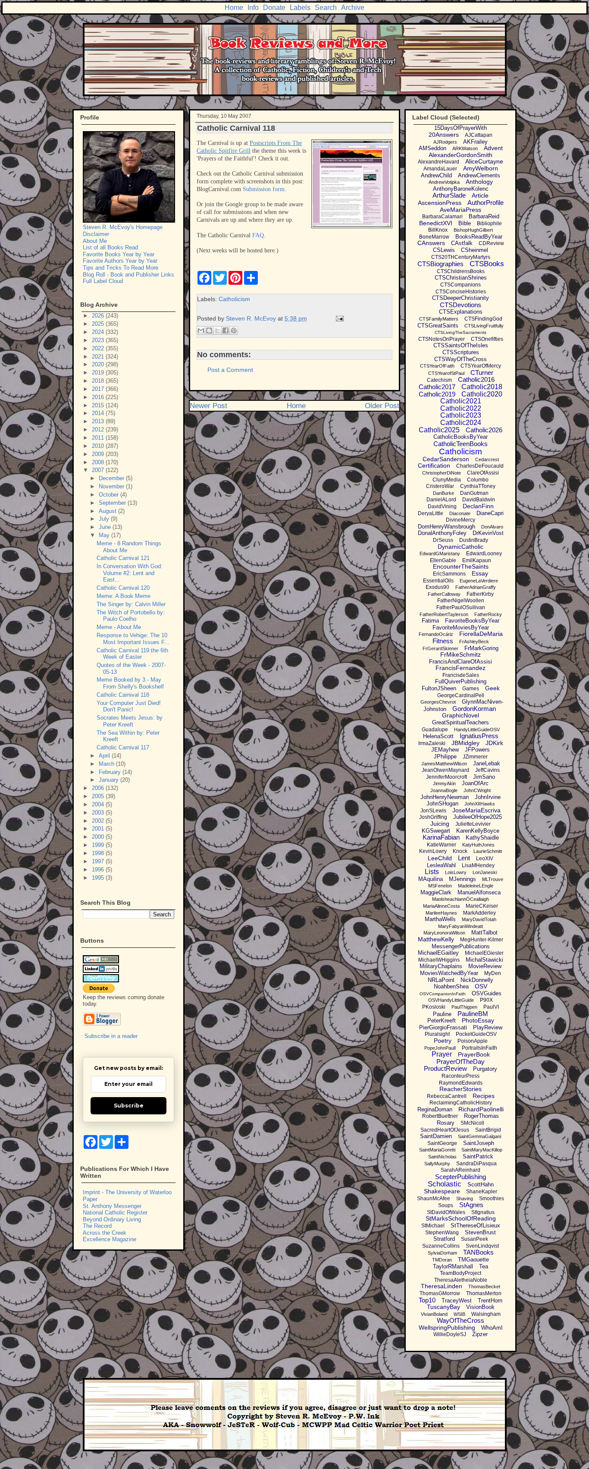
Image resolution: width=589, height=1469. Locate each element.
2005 (99, 796)
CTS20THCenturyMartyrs (460, 257)
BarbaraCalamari (442, 217)
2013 (99, 421)
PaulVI (491, 1007)
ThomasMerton (483, 1293)
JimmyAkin (444, 783)
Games (470, 689)
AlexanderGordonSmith (460, 154)
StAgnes (471, 1204)
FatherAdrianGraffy (475, 587)
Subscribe (129, 1105)
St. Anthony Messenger (112, 1206)
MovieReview (484, 966)
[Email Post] (338, 318)
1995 (99, 877)
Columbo (478, 480)
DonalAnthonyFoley (442, 533)
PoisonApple (472, 1041)
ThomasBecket (484, 1286)
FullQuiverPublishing (460, 681)
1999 (99, 845)
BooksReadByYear (478, 236)
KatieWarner (441, 845)
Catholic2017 (437, 386)
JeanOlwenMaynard (445, 770)
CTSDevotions (460, 304)
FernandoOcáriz (436, 634)
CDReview (491, 243)
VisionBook (480, 1307)
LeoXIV (484, 859)
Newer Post (208, 406)
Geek (492, 688)
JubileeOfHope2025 (477, 817)
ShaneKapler (481, 1192)
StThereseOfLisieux (475, 1225)
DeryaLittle (430, 513)
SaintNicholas (442, 1156)
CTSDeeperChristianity (460, 298)
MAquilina (430, 879)
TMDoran (442, 1259)
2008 (99, 462)
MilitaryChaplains (441, 966)
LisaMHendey (478, 865)
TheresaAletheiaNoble (460, 1280)
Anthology (479, 181)
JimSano (484, 777)
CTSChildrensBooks (461, 271)
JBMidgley (465, 742)
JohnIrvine (488, 797)
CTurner (481, 372)
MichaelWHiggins (439, 960)
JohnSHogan (442, 803)
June (106, 527)
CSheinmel (474, 250)
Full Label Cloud (103, 281)
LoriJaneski (485, 872)
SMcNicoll (472, 1123)
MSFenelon (440, 885)
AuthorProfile (485, 202)
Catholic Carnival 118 (123, 695)
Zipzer (480, 1334)
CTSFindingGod (483, 319)
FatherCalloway (444, 594)
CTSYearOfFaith (437, 365)
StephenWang (442, 1233)
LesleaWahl (441, 865)
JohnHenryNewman (444, 797)
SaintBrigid (488, 1130)
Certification (434, 465)
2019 (99, 372)
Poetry (442, 1040)
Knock (460, 851)
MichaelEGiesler (484, 953)
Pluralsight (437, 1034)
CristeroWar (440, 486)
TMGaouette (473, 1259)
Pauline (442, 1014)
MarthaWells (440, 919)
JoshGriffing (433, 817)
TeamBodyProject (460, 1273)
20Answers (444, 134)
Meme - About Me (119, 627)
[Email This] (201, 330)
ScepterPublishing (460, 1176)
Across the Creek (104, 1233)
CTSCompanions (460, 285)
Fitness (442, 641)
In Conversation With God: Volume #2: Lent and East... (130, 573)
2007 (99, 470)
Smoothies (491, 1198)
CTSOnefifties (487, 339)
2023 (99, 340)
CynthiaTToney (477, 486)
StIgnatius (483, 1212)
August (108, 511)
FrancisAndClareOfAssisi (460, 661)
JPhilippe (445, 756)
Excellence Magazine (109, 1239)
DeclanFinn (478, 506)
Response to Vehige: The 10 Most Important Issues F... (133, 638)
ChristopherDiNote (441, 472)
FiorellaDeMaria (481, 633)
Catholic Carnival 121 (123, 558)
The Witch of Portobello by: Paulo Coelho (131, 616)
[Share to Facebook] (225, 330)
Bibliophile (489, 223)
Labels (300, 7)
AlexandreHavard (438, 162)
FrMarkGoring (481, 648)
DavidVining (442, 506)
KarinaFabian (441, 837)
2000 (99, 837)
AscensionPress (439, 202)
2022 (99, 348)
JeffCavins (487, 770)
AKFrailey (475, 141)
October (109, 494)
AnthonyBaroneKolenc (461, 189)
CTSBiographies (440, 263)
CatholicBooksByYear (460, 437)
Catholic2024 (460, 422)
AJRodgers (445, 142)
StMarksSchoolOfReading (461, 1218)
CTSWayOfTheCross (460, 359)
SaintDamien (436, 1136)
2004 (99, 804)
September (113, 503)
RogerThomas (481, 1116)
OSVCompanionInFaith (443, 993)
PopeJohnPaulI (440, 1048)
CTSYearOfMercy (481, 366)
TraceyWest (457, 1300)
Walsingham (486, 1314)
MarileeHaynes (441, 912)
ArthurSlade (449, 195)
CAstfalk (462, 243)
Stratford (444, 1239)
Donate (274, 7)
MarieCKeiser (482, 906)
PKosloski (433, 1007)
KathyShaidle (482, 837)
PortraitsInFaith (479, 1048)
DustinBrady (473, 540)
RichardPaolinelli (481, 1109)
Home (234, 7)
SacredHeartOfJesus (444, 1130)
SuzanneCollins (441, 1246)
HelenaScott (438, 736)
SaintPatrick (478, 1156)
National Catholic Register (115, 1212)
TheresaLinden (441, 1286)
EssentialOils (438, 581)
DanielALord (441, 500)
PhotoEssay (478, 1020)
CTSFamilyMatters (438, 318)
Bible (464, 223)
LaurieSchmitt (487, 851)
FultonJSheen (439, 688)
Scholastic (444, 1184)
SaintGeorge (442, 1143)
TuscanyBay (443, 1306)
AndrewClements (479, 175)
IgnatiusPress (479, 735)
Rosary (445, 1123)
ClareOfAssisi (483, 473)
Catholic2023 (460, 415)
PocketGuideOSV (476, 1034)
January (109, 780)
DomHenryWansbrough (446, 526)
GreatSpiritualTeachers (460, 722)
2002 (99, 821)
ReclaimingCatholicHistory (460, 1103)
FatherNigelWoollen (460, 601)
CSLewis (444, 250)
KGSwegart (436, 830)
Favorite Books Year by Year (118, 254)
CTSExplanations (460, 311)
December (112, 478)
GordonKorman (474, 708)
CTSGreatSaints (437, 325)
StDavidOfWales (446, 1212)
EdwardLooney (484, 553)
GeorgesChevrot (438, 702)
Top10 (427, 1300)
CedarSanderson (446, 459)
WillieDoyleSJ (449, 1334)
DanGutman (474, 493)
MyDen (492, 973)
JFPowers (477, 749)
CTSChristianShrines (461, 277)
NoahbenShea (451, 986)
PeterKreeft (441, 1020)
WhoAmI (492, 1327)
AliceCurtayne (484, 161)
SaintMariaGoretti (437, 1149)
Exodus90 (437, 587)
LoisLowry (456, 872)
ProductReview (445, 1068)
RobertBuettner (440, 1116)
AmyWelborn (480, 168)
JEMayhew (445, 749)
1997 (99, 861)
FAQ (258, 235)
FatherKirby (480, 594)
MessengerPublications (461, 946)
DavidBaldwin (478, 500)
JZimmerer (475, 757)
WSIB (459, 1314)
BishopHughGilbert (473, 230)
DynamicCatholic (460, 546)
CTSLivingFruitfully (484, 325)
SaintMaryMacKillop (481, 1149)
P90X (486, 1000)
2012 (99, 429)
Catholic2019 (437, 394)
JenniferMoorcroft (446, 777)
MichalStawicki (484, 959)
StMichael (433, 1226)
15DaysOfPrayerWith (460, 128)
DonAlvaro (492, 526)
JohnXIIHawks (479, 803)
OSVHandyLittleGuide (451, 1000)
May (105, 535)
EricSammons (449, 574)
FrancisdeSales (460, 675)
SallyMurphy (437, 1163)
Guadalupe (435, 730)
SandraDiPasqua (476, 1164)
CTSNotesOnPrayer (441, 339)
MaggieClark (435, 892)
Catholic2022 (460, 408)
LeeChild (440, 858)
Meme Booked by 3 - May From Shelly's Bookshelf (130, 683)
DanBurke (443, 493)
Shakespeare (442, 1191)
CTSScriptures (460, 352)
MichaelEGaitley (438, 953)
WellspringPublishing (447, 1327)
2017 (99, 389)
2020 (99, 364)
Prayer (442, 1054)
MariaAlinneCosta (441, 906)
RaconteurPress (460, 1076)
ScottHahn (480, 1184)
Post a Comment (230, 369)
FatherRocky (488, 614)
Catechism (439, 380)
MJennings (462, 879)
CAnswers (431, 242)
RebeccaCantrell (447, 1096)
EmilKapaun (476, 560)
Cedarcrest (487, 459)
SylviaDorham (442, 1252)
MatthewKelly (436, 939)
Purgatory (485, 1069)
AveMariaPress (460, 209)
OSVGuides (486, 993)
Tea (483, 1266)
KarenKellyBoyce (477, 830)
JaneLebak (486, 763)
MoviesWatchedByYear (449, 973)
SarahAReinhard (460, 1170)
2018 (99, 380)
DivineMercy (460, 520)
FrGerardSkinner (440, 648)
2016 (99, 397)
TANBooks (478, 1252)
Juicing (439, 823)
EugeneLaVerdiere (479, 580)
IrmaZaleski (431, 743)
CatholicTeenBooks (460, 443)
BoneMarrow (434, 237)
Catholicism (234, 299)
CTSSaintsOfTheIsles (460, 345)
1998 (99, 853)
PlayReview (487, 1027)
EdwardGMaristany (440, 553)
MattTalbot (484, 932)
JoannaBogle (443, 790)
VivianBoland (434, 1314)
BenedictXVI (435, 223)
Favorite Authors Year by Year (120, 261)
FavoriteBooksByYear (472, 620)
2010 (99, 446)
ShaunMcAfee (433, 1198)
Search (326, 7)
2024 (99, 332)
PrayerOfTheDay (460, 1061)
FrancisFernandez (460, 667)
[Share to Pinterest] (233, 330)
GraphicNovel (460, 715)
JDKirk (494, 742)
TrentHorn (490, 1300)
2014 (99, 413)
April (105, 755)
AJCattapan (478, 135)
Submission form (264, 189)
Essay (480, 573)
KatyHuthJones (478, 844)
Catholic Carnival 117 (123, 747)
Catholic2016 (476, 379)
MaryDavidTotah (479, 919)
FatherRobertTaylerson (444, 614)
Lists (432, 871)
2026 (99, 315)
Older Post (382, 406)
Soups (445, 1205)
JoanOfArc (475, 783)
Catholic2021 (460, 401)
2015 (99, 405)
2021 (99, 356)
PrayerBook (474, 1054)
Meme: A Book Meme (123, 596)
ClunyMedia (446, 480)
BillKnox (438, 230)
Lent (464, 858)
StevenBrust (480, 1232)
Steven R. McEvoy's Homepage (123, 227)
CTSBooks (487, 264)
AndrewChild (436, 175)
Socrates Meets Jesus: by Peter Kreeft (130, 721)
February (110, 772)
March (107, 764)
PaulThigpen (464, 1007)
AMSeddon (432, 148)
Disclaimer (96, 234)
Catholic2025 (439, 430)
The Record (97, 1226)
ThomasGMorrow (440, 1293)
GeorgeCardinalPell (460, 695)
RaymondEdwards (460, 1083)
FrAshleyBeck (474, 641)
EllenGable (443, 560)
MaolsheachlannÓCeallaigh (460, 899)
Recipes (484, 1095)
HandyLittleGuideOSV (477, 729)
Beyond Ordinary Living (112, 1219)
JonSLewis (433, 811)
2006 (99, 788)
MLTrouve (492, 879)
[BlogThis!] (209, 330)
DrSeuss (443, 540)
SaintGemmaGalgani (479, 1136)
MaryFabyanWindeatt (460, 926)
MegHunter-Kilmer (481, 940)
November (112, 486)
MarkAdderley (479, 913)
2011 (99, 437)
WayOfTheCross (460, 1320)
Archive (352, 7)
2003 (99, 812)
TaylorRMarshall (453, 1266)
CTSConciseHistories (460, 292)
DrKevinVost (488, 533)
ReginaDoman (434, 1109)
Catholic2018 (481, 386)
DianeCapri (490, 513)
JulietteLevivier (473, 824)
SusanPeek (474, 1239)
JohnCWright (477, 790)
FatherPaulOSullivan (460, 607)
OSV (481, 986)
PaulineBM (472, 1013)
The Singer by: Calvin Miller (131, 604)
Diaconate (459, 513)
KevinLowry (433, 851)
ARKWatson (465, 148)
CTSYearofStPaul (446, 373)
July (105, 519)
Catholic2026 (484, 430)
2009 (99, 454)
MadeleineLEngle (475, 885)
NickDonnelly (477, 980)
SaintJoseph (478, 1143)
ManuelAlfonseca (479, 892)
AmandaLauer (440, 169)
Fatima (430, 620)
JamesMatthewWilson (444, 763)
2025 (99, 324)
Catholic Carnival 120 (123, 588)
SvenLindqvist (482, 1246)
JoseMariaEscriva (476, 810)
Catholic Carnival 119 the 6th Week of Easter (132, 654)
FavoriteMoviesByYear (460, 627)
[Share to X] (217, 330)
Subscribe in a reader (111, 1036)
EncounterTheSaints (461, 566)
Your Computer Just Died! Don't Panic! (129, 706)
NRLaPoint (441, 980)
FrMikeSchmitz (460, 654)
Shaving (464, 1198)
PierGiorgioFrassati (443, 1027)
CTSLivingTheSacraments (460, 332)
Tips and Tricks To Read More (120, 267)
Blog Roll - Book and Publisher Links (128, 274)
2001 (99, 828)
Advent (493, 148)
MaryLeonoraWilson (444, 932)
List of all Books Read (110, 247)
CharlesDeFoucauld (480, 466)
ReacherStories (460, 1088)
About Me (95, 241)
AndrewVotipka (444, 182)
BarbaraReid (484, 216)
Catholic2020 (481, 394)
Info (253, 7)
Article (480, 195)
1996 (99, 869)
